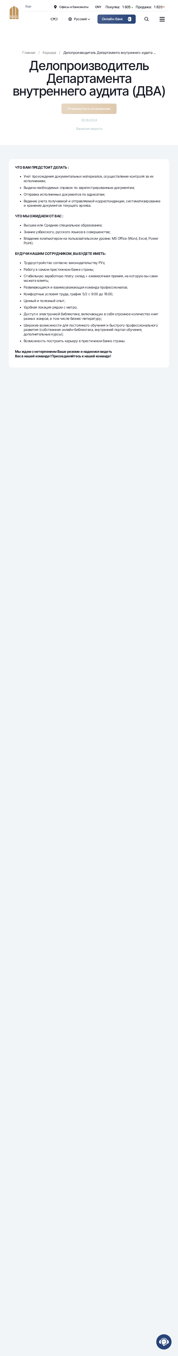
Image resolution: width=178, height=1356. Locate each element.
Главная (28, 52)
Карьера (49, 52)
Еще (28, 6)
